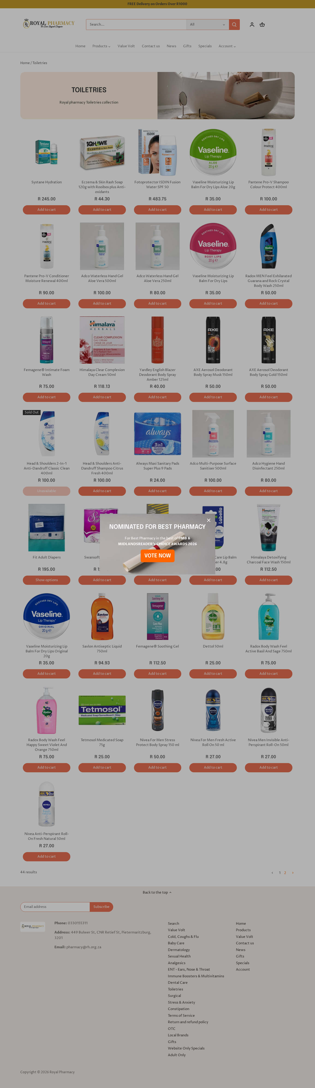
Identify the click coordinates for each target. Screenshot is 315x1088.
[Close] (209, 520)
